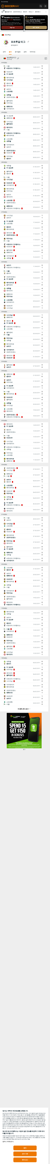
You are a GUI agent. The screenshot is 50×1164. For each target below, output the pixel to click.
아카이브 (32, 52)
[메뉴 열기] (45, 6)
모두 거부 (25, 1154)
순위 (25, 52)
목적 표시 (25, 1160)
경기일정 (17, 52)
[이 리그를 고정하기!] (28, 42)
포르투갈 (8, 35)
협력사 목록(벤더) (8, 1141)
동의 (25, 1148)
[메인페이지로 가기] (11, 6)
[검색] (41, 6)
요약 (4, 52)
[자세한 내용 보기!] (24, 67)
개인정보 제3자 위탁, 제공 (13, 1128)
